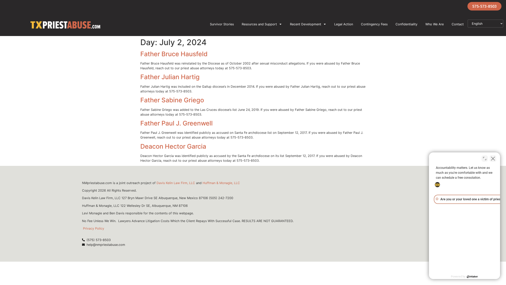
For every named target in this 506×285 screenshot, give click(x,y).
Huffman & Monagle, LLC (221, 183)
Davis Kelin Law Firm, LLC (176, 183)
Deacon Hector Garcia (173, 146)
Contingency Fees (374, 24)
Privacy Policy (93, 228)
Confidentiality (406, 24)
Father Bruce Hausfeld (174, 54)
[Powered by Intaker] (472, 277)
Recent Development (305, 24)
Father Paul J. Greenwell (176, 123)
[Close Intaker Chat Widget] (493, 158)
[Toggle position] (484, 158)
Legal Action (343, 24)
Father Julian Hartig (170, 77)
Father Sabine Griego (172, 100)
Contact (458, 24)
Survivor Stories (222, 24)
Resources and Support (259, 24)
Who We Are (434, 24)
